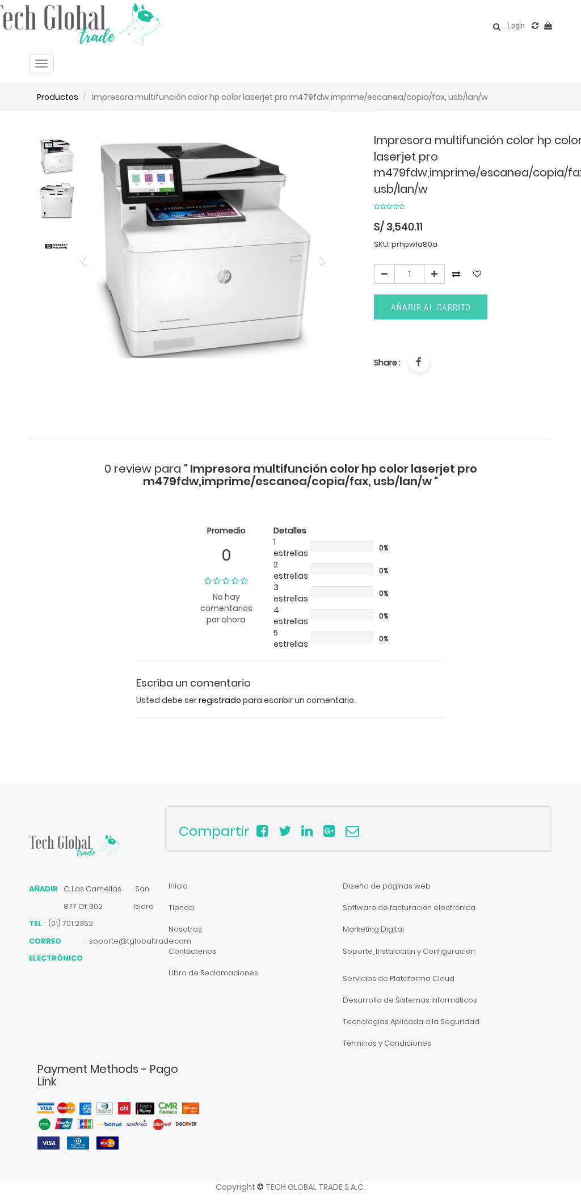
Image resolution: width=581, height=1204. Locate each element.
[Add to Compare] (535, 25)
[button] (87, 254)
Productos (57, 97)
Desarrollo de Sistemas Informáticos (410, 1000)
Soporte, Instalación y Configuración (409, 951)
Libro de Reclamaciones (213, 972)
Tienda (181, 907)
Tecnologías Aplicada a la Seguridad (411, 1021)
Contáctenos (192, 951)
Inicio (178, 886)
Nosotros (185, 929)
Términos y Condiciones (387, 1043)
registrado (220, 700)
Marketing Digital (373, 929)
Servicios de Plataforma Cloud (398, 978)
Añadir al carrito (431, 306)
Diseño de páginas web (387, 886)
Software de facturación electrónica (409, 907)
